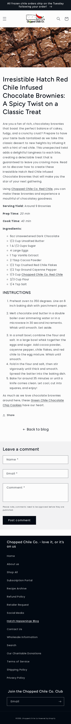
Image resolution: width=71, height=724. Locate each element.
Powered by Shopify (46, 718)
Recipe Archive (17, 588)
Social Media (15, 613)
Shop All (12, 572)
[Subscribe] (60, 701)
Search (11, 645)
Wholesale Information (22, 637)
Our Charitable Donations (24, 653)
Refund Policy (16, 596)
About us (13, 564)
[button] (4, 19)
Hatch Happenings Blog (23, 621)
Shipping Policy (17, 669)
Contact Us (14, 629)
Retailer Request (18, 605)
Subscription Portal (20, 580)
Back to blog (38, 429)
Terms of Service (18, 661)
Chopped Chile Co (30, 718)
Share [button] (11, 415)
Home (11, 556)
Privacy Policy (16, 678)
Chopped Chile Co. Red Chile (32, 189)
